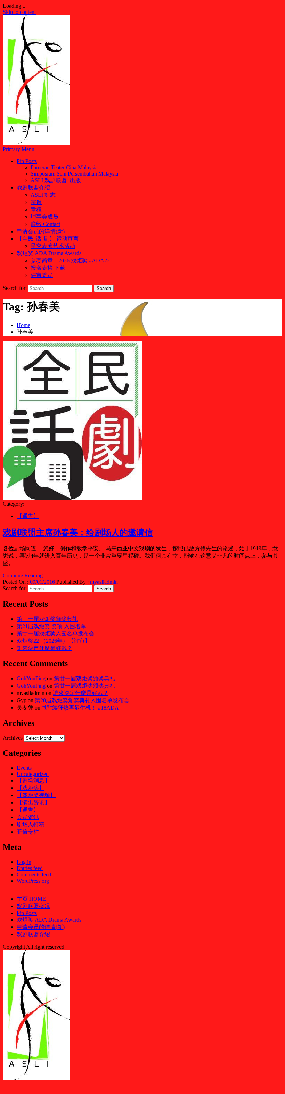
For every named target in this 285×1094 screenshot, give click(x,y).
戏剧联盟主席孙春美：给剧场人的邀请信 (78, 532)
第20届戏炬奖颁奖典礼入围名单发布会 (82, 700)
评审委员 (42, 275)
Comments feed (34, 874)
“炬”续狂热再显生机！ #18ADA (80, 708)
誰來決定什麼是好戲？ (44, 648)
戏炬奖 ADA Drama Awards (49, 253)
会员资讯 (28, 817)
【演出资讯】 (33, 802)
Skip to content (19, 12)
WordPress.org (33, 881)
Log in (24, 862)
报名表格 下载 (48, 268)
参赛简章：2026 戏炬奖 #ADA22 (70, 261)
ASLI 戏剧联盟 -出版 (56, 180)
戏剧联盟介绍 (33, 188)
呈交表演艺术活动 (53, 246)
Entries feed (30, 868)
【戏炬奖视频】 (36, 795)
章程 (36, 209)
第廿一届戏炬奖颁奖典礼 (47, 619)
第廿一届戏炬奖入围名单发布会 (56, 634)
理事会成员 (44, 217)
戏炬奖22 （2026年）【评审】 (53, 641)
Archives (13, 738)
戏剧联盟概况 (33, 906)
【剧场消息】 (33, 781)
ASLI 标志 (43, 195)
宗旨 (36, 202)
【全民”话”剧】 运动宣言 (48, 239)
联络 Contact (45, 224)
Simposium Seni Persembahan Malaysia (74, 174)
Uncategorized (33, 774)
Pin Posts (27, 161)
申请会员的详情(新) (41, 231)
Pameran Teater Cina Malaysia (64, 167)
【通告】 (28, 516)
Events (24, 768)
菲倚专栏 (28, 832)
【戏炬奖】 (30, 788)
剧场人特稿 (30, 824)
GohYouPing (31, 678)
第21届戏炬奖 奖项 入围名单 (52, 626)
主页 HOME (31, 899)
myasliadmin (104, 582)
